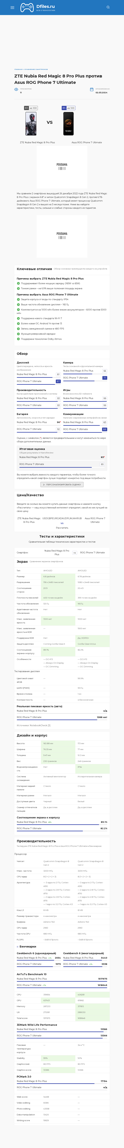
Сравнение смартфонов (36, 69)
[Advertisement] (62, 45)
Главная (18, 69)
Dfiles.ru (45, 6)
